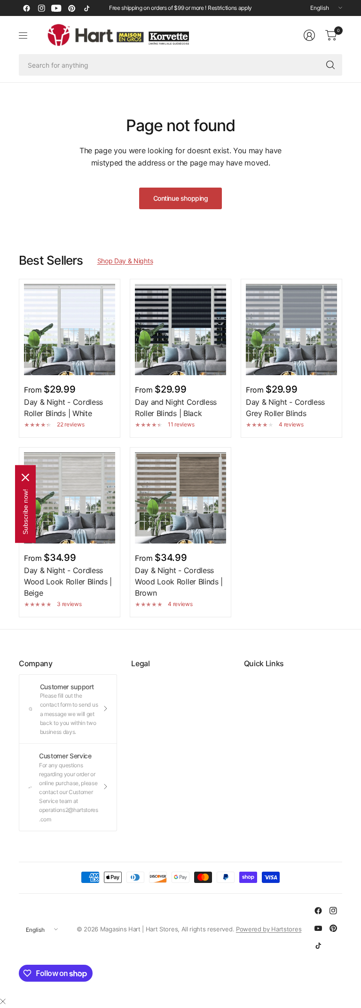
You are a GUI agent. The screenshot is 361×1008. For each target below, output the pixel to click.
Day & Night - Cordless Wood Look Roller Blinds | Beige (68, 582)
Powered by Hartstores (268, 929)
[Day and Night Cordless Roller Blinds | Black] (180, 329)
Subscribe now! (25, 512)
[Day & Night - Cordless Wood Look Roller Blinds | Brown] (180, 497)
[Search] (330, 65)
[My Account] (309, 35)
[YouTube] (56, 8)
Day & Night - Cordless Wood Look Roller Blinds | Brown (179, 582)
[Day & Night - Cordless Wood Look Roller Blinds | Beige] (69, 497)
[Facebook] (26, 8)
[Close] (3, 1001)
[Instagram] (41, 8)
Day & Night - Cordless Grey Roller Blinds (285, 407)
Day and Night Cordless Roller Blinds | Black (176, 407)
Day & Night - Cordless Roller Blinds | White (63, 407)
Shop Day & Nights (125, 261)
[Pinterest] (71, 8)
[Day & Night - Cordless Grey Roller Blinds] (291, 329)
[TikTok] (86, 8)
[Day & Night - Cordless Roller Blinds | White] (69, 329)
